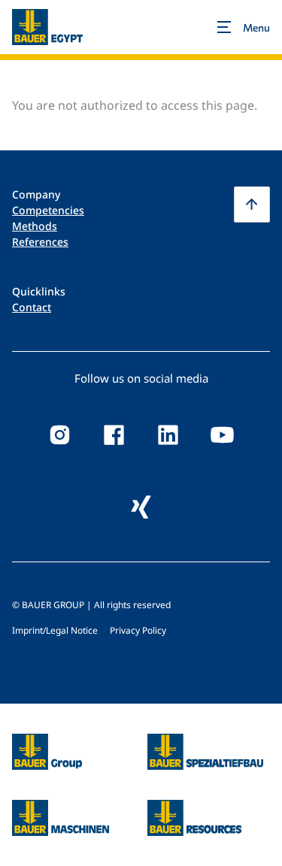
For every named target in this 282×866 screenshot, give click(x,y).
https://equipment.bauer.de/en (60, 809)
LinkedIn (168, 435)
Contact (31, 307)
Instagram (60, 435)
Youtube (223, 435)
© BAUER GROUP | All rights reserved (91, 604)
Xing (141, 507)
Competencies (48, 210)
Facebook (114, 435)
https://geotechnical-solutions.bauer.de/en (205, 751)
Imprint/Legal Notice (55, 630)
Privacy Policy (138, 630)
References (40, 242)
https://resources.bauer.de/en (194, 809)
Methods (34, 226)
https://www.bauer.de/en (47, 742)
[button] (252, 204)
